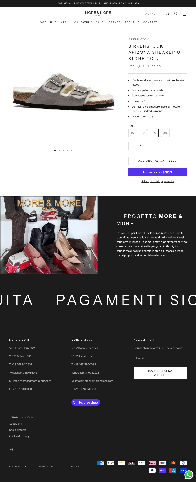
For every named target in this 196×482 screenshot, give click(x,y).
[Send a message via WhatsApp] (189, 475)
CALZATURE (83, 22)
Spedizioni (15, 423)
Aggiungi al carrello (157, 160)
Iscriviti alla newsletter (160, 372)
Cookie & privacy (19, 436)
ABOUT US (132, 22)
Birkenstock (138, 39)
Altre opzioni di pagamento (157, 181)
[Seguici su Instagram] (11, 449)
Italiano (149, 13)
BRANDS (115, 22)
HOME (42, 22)
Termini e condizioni (21, 417)
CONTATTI (150, 22)
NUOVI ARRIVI (60, 22)
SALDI (100, 22)
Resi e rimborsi (18, 430)
